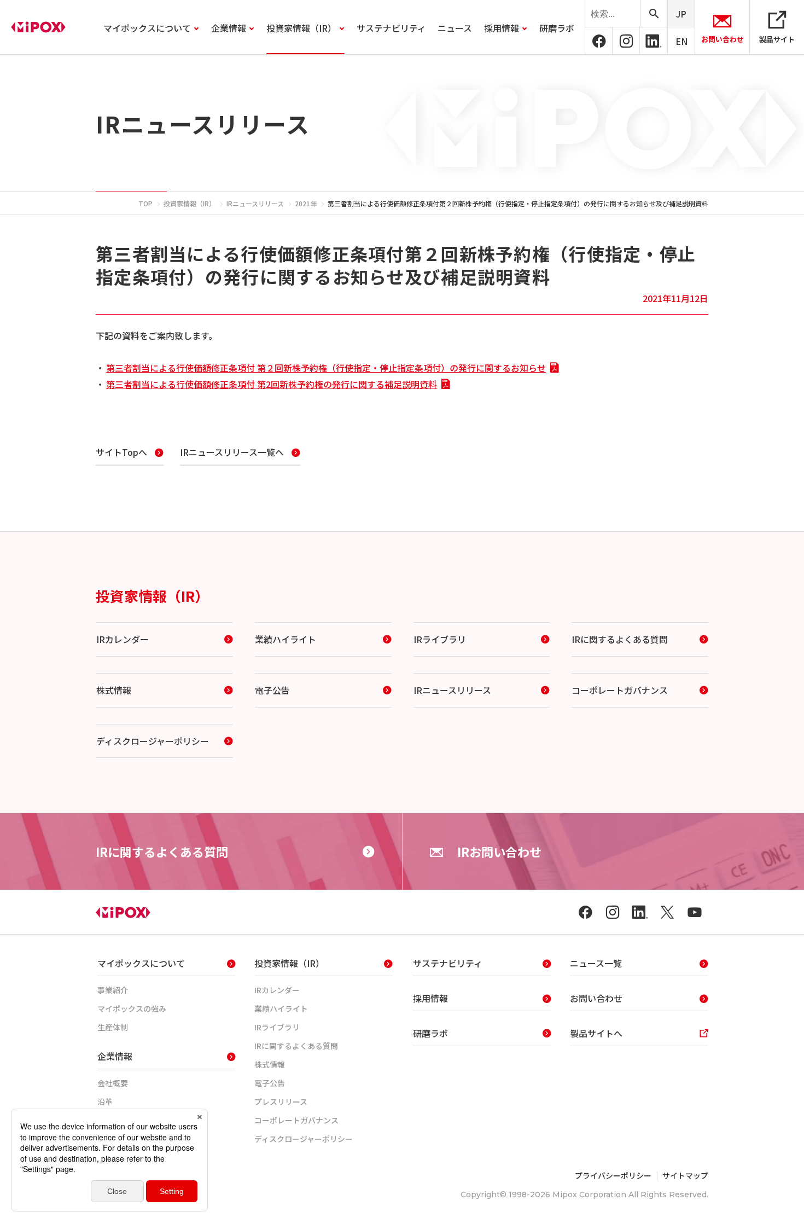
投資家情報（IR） (152, 595)
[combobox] (612, 14)
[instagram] (626, 41)
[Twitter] (667, 912)
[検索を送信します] (653, 13)
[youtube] (694, 912)
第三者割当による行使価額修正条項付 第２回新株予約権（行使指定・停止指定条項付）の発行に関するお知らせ (326, 367)
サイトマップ (685, 1175)
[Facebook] (598, 41)
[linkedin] (653, 41)
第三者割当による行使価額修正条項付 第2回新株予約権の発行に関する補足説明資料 (271, 384)
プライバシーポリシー (613, 1175)
